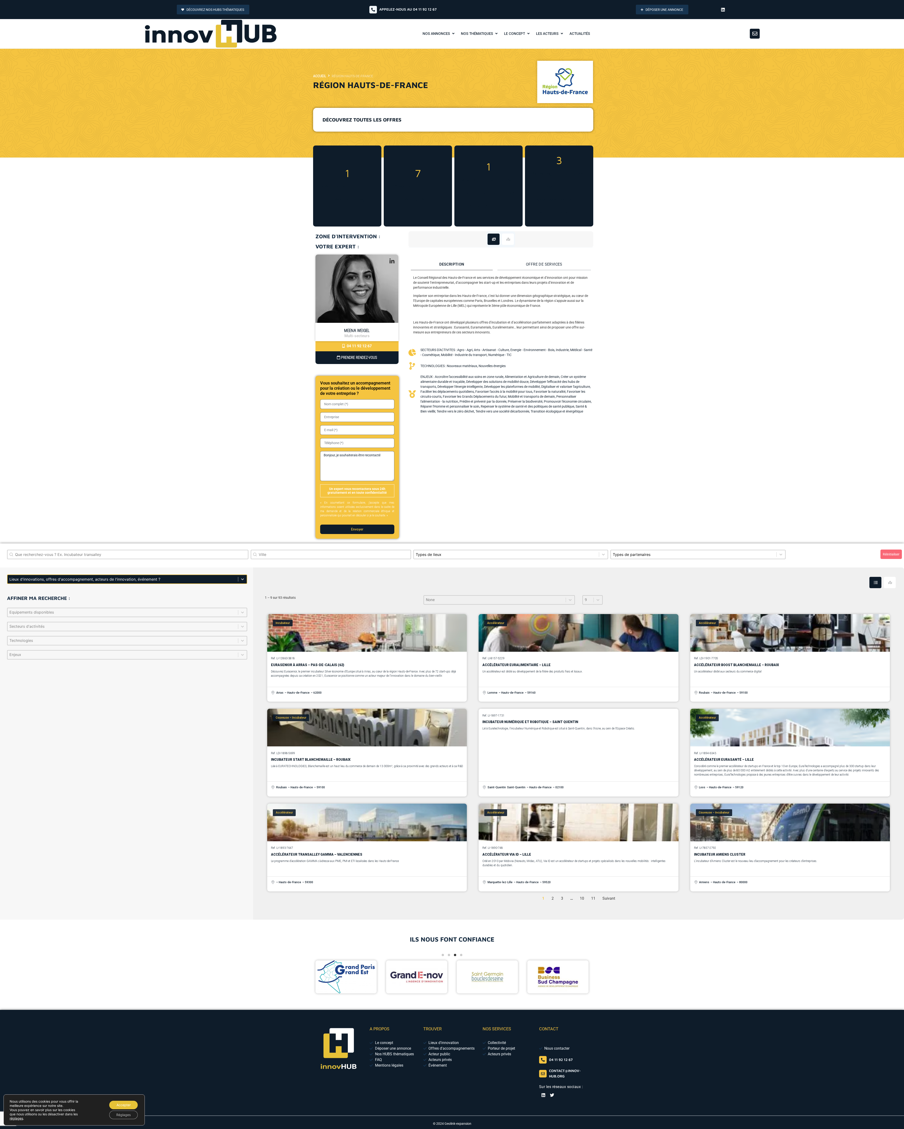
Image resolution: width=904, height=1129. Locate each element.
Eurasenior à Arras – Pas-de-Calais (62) (307, 665)
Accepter (124, 1105)
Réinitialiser (891, 554)
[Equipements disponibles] (127, 612)
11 (593, 898)
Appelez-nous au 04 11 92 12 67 (408, 9)
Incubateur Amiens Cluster (719, 854)
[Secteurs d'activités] (127, 626)
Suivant (608, 898)
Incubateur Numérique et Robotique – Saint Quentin (530, 722)
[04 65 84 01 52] (543, 1060)
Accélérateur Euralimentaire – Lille (516, 665)
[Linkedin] (723, 9)
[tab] (494, 239)
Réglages (123, 1115)
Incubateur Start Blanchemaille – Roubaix (311, 759)
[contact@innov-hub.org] (543, 1073)
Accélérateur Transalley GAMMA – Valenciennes (316, 854)
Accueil (319, 76)
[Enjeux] (127, 655)
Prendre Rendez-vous (358, 357)
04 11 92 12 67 (359, 346)
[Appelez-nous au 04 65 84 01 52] (373, 9)
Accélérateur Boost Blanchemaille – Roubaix (736, 665)
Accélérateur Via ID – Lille (506, 854)
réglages (16, 1118)
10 (582, 898)
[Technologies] (127, 641)
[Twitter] (552, 1095)
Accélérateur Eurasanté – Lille (724, 759)
